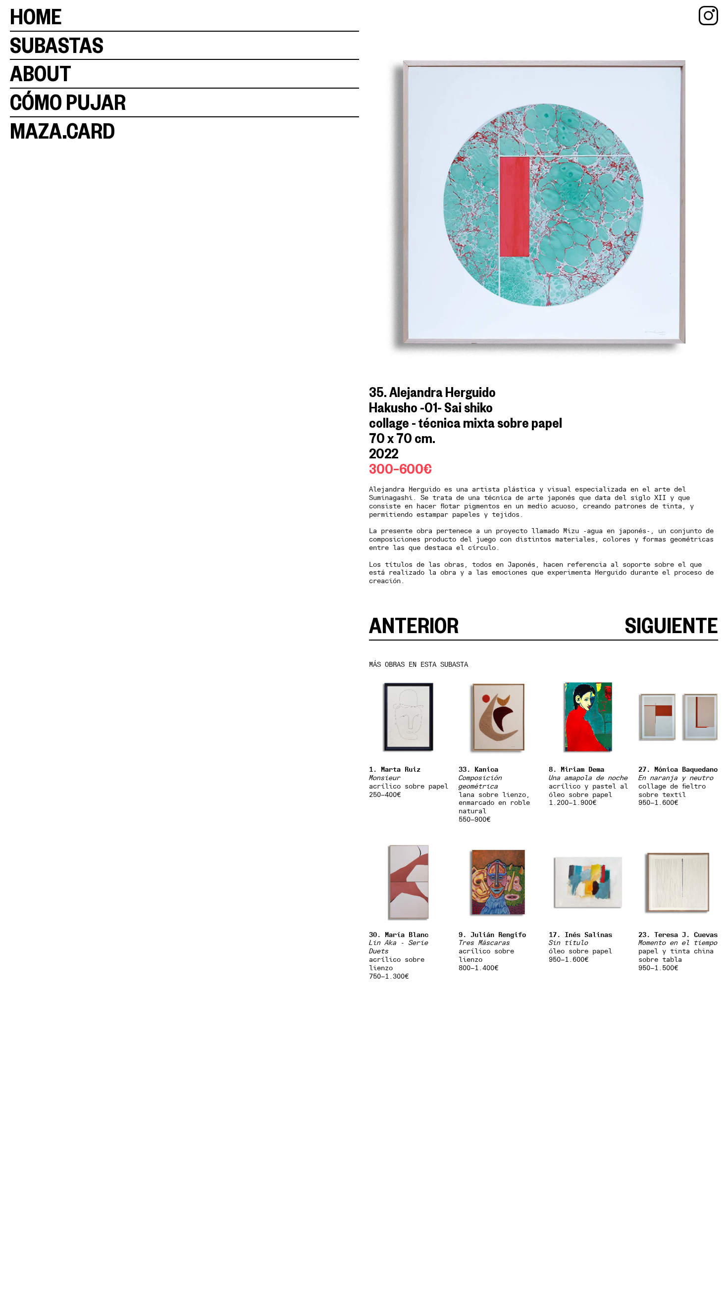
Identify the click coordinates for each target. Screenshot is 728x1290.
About (40, 73)
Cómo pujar (68, 102)
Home (36, 16)
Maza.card (62, 131)
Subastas (57, 45)
